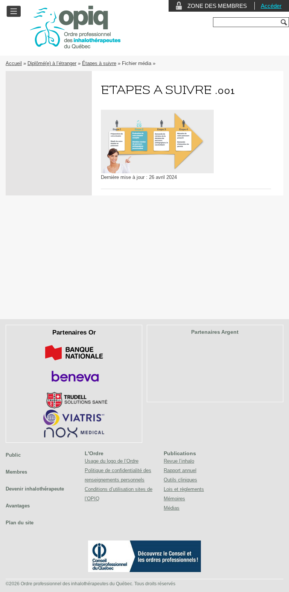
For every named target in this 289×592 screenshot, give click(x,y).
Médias (171, 508)
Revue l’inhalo (179, 461)
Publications (180, 453)
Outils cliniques (180, 480)
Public (13, 455)
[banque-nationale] (74, 362)
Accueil (14, 63)
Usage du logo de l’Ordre (111, 461)
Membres (16, 472)
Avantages (18, 506)
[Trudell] (74, 407)
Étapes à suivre (99, 63)
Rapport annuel (180, 470)
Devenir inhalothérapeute (35, 489)
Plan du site (19, 522)
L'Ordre (94, 453)
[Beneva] (74, 384)
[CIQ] (144, 570)
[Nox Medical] (74, 436)
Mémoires (174, 498)
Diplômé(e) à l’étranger (51, 63)
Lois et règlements (184, 489)
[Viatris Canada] (74, 424)
